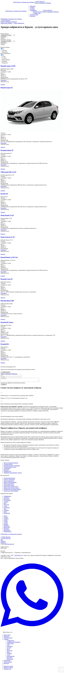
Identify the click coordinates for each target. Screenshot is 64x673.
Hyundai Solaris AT (7, 150)
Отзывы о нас (7, 669)
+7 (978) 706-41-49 (5, 538)
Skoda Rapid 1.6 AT (7, 215)
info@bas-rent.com (9, 544)
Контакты (6, 663)
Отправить (3, 384)
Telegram (3, 541)
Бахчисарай (10, 659)
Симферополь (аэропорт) (13, 642)
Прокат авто (7, 635)
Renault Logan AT (7, 87)
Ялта (8, 649)
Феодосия (9, 650)
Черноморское (10, 656)
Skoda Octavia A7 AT (8, 237)
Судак (8, 654)
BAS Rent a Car (18, 555)
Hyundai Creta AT (7, 279)
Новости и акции (8, 666)
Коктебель (9, 657)
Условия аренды (8, 637)
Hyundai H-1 (5, 344)
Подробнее (3, 80)
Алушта (9, 647)
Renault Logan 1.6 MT (8, 66)
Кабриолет (5, 63)
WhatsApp (3, 542)
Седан (3, 56)
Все (3, 49)
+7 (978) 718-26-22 (39, 1)
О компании (7, 660)
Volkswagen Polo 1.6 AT (8, 172)
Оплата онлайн (8, 662)
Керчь (8, 652)
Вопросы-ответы (8, 667)
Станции (6, 639)
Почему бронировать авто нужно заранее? (12, 416)
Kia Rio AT (4, 194)
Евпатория (10, 646)
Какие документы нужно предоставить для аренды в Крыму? (17, 404)
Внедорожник (6, 59)
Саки (8, 645)
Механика (5, 52)
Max (2, 539)
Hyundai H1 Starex (7, 322)
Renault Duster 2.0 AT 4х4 (9, 257)
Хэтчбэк (4, 58)
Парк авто (6, 636)
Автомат (4, 50)
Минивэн (4, 61)
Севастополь (10, 643)
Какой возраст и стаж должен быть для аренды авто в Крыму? (17, 395)
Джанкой (9, 653)
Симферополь (10, 640)
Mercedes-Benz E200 (7, 300)
